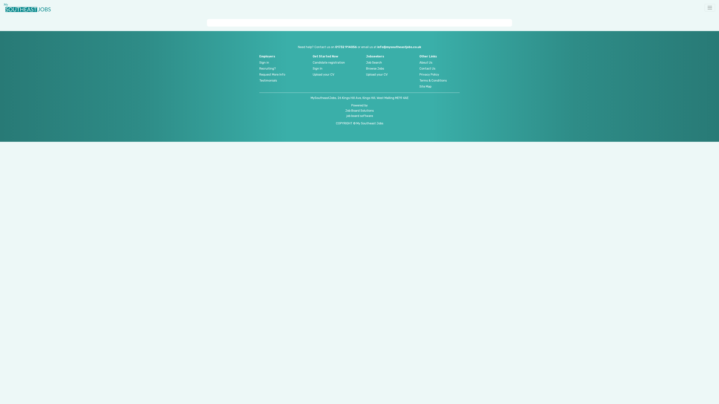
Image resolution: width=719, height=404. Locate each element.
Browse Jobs (375, 68)
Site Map (425, 86)
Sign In (317, 68)
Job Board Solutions (359, 110)
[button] (710, 7)
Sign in (264, 62)
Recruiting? (267, 68)
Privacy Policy (429, 74)
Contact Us (427, 68)
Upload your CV (323, 74)
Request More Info (272, 74)
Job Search (374, 62)
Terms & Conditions (433, 80)
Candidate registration (329, 62)
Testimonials (268, 80)
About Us (425, 62)
